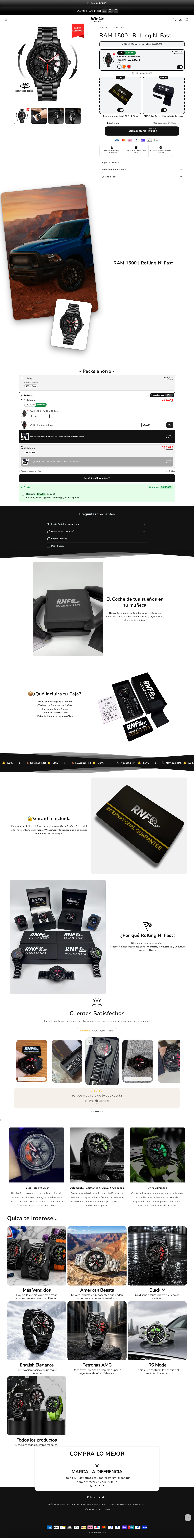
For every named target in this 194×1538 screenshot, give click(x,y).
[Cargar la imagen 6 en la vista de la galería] (73, 116)
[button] (6, 19)
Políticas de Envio (91, 1509)
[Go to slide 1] (91, 1486)
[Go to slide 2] (95, 1485)
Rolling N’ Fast (100, 1532)
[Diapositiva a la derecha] (85, 116)
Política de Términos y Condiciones (89, 1504)
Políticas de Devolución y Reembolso (126, 1504)
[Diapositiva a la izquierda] (10, 116)
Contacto (107, 1509)
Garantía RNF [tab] (109, 176)
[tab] (142, 169)
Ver (169, 425)
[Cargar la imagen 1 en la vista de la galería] (22, 116)
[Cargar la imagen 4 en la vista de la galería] (39, 116)
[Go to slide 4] (103, 1485)
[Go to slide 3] (99, 1485)
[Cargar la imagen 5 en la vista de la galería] (56, 116)
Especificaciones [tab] (110, 162)
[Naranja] (124, 67)
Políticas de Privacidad (58, 1504)
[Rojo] (129, 67)
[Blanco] (119, 67)
